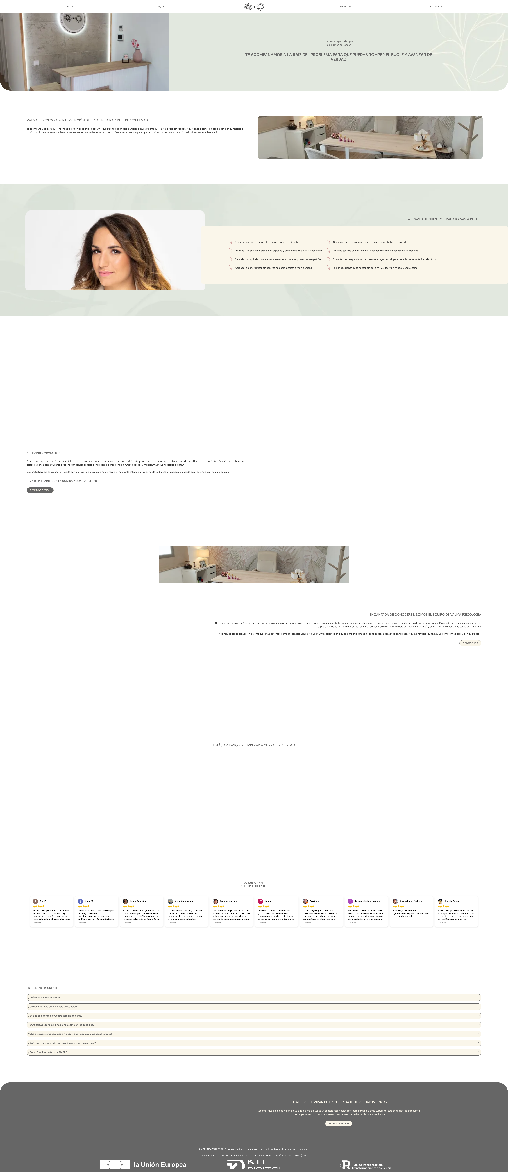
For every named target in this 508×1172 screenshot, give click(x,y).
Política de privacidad (235, 1155)
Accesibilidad (262, 1155)
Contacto (436, 6)
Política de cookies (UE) (291, 1155)
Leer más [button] (37, 923)
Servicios (345, 6)
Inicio (70, 6)
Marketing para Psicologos (295, 1149)
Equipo (162, 6)
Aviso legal (209, 1155)
